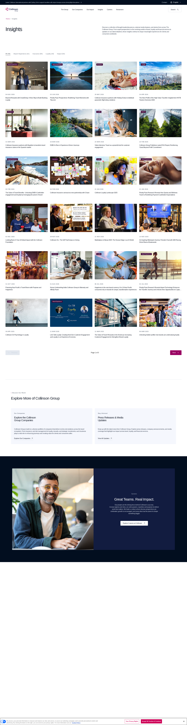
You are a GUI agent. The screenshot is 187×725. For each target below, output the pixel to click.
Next (174, 352)
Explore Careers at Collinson (132, 523)
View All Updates (103, 438)
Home (8, 19)
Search (173, 9)
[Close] (184, 721)
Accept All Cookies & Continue (151, 721)
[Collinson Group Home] (11, 10)
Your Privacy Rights (132, 721)
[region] (93, 721)
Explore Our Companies (22, 438)
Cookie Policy (76, 723)
